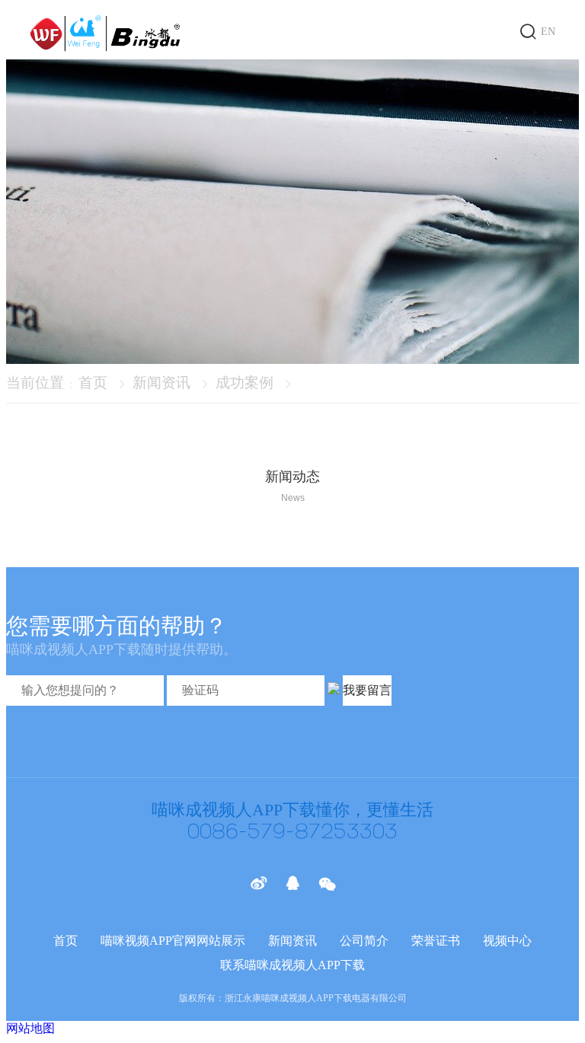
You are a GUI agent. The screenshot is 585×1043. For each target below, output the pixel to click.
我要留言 (367, 690)
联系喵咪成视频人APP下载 (292, 964)
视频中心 (507, 940)
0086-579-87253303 (292, 832)
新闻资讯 (161, 383)
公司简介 (364, 940)
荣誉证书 (435, 940)
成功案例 (244, 383)
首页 (92, 383)
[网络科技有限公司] (106, 32)
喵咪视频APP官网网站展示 (173, 940)
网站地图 (30, 1028)
